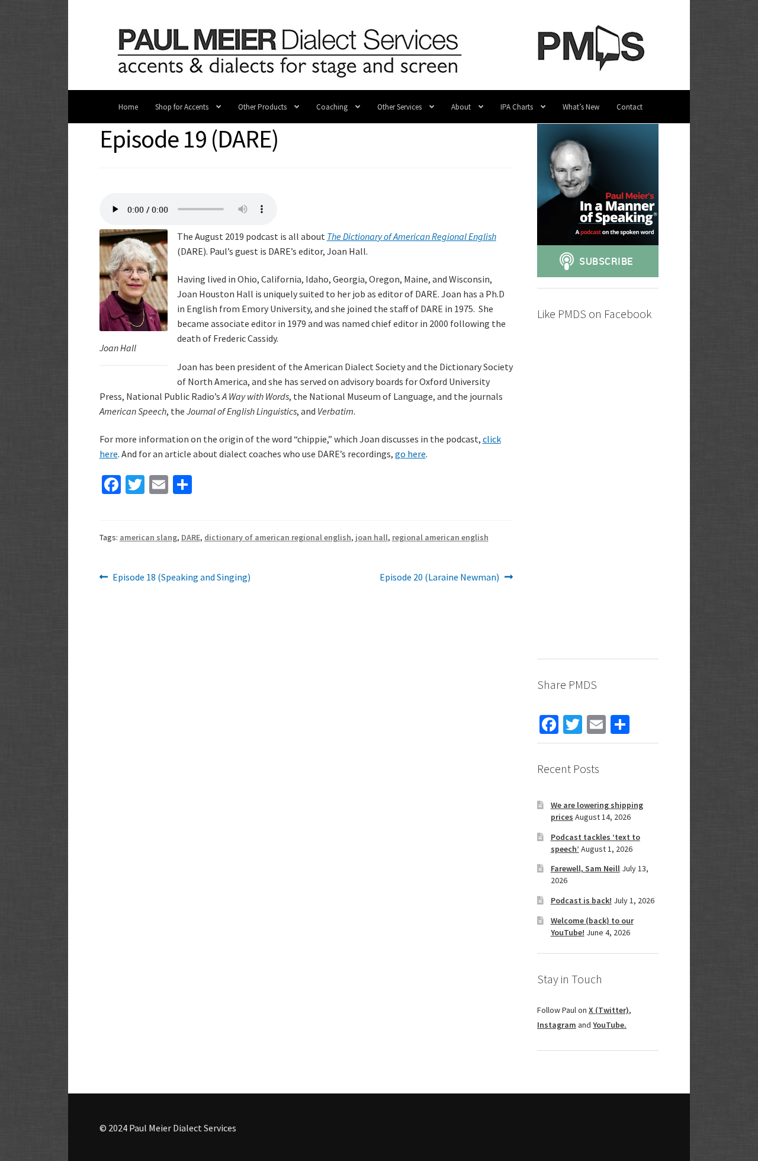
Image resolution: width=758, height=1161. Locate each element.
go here (410, 454)
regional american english (440, 537)
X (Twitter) (609, 1010)
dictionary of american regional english (277, 537)
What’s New (581, 107)
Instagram (556, 1024)
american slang (148, 537)
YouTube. (610, 1024)
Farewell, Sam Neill (585, 868)
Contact (629, 107)
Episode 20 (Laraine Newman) (439, 577)
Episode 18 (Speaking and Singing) (181, 577)
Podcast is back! (581, 900)
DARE (190, 537)
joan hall (371, 537)
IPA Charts (516, 107)
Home (128, 107)
